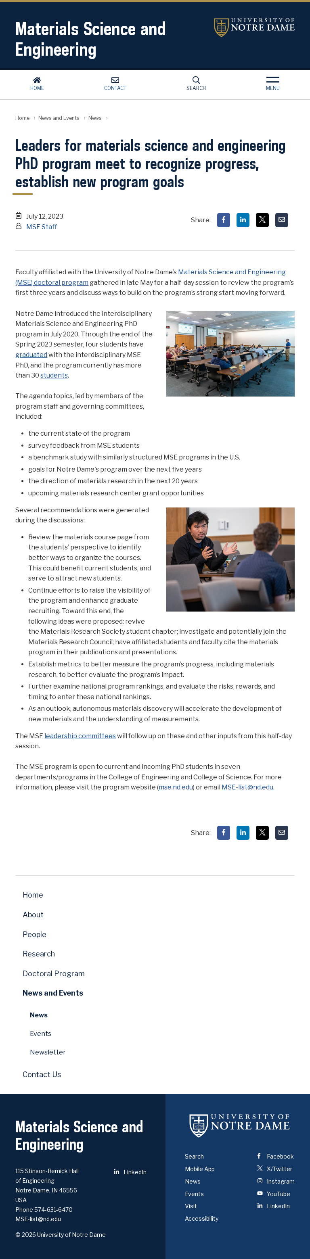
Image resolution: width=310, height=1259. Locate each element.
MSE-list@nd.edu (247, 787)
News (95, 118)
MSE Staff (41, 227)
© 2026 (25, 1234)
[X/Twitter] (262, 220)
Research (39, 954)
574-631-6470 (53, 1209)
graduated (31, 355)
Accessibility (201, 1218)
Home (37, 88)
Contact (115, 88)
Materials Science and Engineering (90, 38)
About (33, 914)
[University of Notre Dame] (239, 1125)
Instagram (280, 1181)
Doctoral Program (54, 973)
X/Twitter (279, 1168)
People (34, 934)
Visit (191, 1206)
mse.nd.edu (176, 787)
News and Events (59, 118)
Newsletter (48, 1052)
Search (196, 88)
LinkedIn (134, 1172)
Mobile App (200, 1168)
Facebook (280, 1156)
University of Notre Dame (254, 27)
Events (40, 1034)
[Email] (281, 220)
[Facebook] (223, 220)
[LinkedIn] (243, 220)
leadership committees (80, 736)
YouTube (278, 1193)
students (54, 375)
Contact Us (42, 1074)
